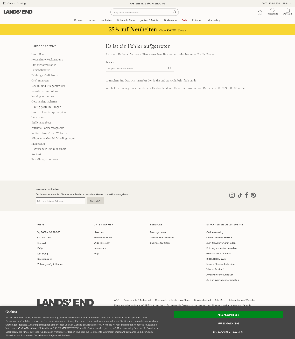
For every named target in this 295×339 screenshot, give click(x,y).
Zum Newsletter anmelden (221, 242)
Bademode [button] (170, 20)
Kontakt (36, 154)
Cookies (159, 300)
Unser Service (39, 54)
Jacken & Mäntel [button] (150, 20)
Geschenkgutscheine (44, 101)
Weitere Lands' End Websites (49, 133)
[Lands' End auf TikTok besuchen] (239, 196)
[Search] (169, 68)
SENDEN (95, 200)
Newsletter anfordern (44, 91)
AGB (116, 300)
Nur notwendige (228, 323)
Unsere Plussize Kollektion (220, 264)
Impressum (38, 143)
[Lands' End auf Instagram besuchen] (232, 196)
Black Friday (216, 258)
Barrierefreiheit (202, 300)
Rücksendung (45, 258)
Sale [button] (184, 20)
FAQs (40, 248)
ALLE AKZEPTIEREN (228, 314)
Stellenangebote (41, 122)
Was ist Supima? (215, 269)
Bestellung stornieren (44, 159)
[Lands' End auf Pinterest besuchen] (252, 196)
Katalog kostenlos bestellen (221, 248)
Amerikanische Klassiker (219, 274)
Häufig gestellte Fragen (46, 106)
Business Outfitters (160, 242)
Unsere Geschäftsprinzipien (48, 112)
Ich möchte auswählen (228, 332)
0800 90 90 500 (228, 88)
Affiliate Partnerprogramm (47, 127)
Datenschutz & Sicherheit (137, 300)
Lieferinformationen (43, 64)
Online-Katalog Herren (219, 237)
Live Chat (46, 237)
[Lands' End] (18, 12)
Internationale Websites (242, 300)
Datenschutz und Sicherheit (48, 148)
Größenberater (40, 80)
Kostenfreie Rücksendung (47, 59)
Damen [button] (78, 20)
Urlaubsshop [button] (214, 20)
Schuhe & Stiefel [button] (126, 20)
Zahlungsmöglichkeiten (45, 75)
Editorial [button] (196, 20)
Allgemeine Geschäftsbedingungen (53, 138)
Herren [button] (91, 20)
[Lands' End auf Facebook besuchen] (246, 196)
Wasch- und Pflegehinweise (48, 85)
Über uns (99, 232)
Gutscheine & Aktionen (218, 253)
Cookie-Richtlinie (27, 328)
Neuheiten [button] (106, 20)
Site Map (220, 300)
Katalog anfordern (42, 96)
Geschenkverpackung (162, 237)
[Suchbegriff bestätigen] (174, 12)
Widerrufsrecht (102, 242)
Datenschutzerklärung (194, 305)
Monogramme (158, 232)
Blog (96, 253)
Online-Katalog (16, 3)
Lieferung (42, 253)
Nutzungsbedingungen (225, 305)
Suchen (110, 62)
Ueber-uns (37, 117)
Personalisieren (40, 70)
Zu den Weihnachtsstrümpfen (222, 279)
